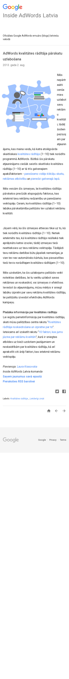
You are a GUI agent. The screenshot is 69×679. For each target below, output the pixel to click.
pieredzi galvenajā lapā (45, 178)
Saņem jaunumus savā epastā (22, 376)
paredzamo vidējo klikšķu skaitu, (44, 173)
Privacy (53, 440)
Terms (63, 440)
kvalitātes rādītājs (29, 154)
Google (42, 440)
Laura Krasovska (27, 366)
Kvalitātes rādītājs (19, 398)
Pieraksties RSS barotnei (19, 381)
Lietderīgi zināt (37, 398)
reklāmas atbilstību (15, 178)
